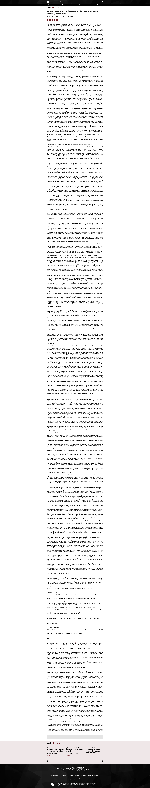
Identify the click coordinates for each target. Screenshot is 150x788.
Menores (55, 737)
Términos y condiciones (55, 775)
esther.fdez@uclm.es (75, 642)
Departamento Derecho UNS (93, 775)
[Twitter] (75, 779)
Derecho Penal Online (68, 783)
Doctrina (48, 4)
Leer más (48, 755)
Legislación (92, 4)
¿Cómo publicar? (65, 775)
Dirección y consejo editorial (80, 775)
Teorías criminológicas (64, 737)
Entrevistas (64, 4)
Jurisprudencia (56, 4)
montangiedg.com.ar (65, 785)
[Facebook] (71, 779)
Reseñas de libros (72, 4)
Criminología (55, 7)
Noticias (79, 4)
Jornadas (85, 4)
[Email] (79, 779)
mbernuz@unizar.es (73, 640)
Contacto (99, 4)
